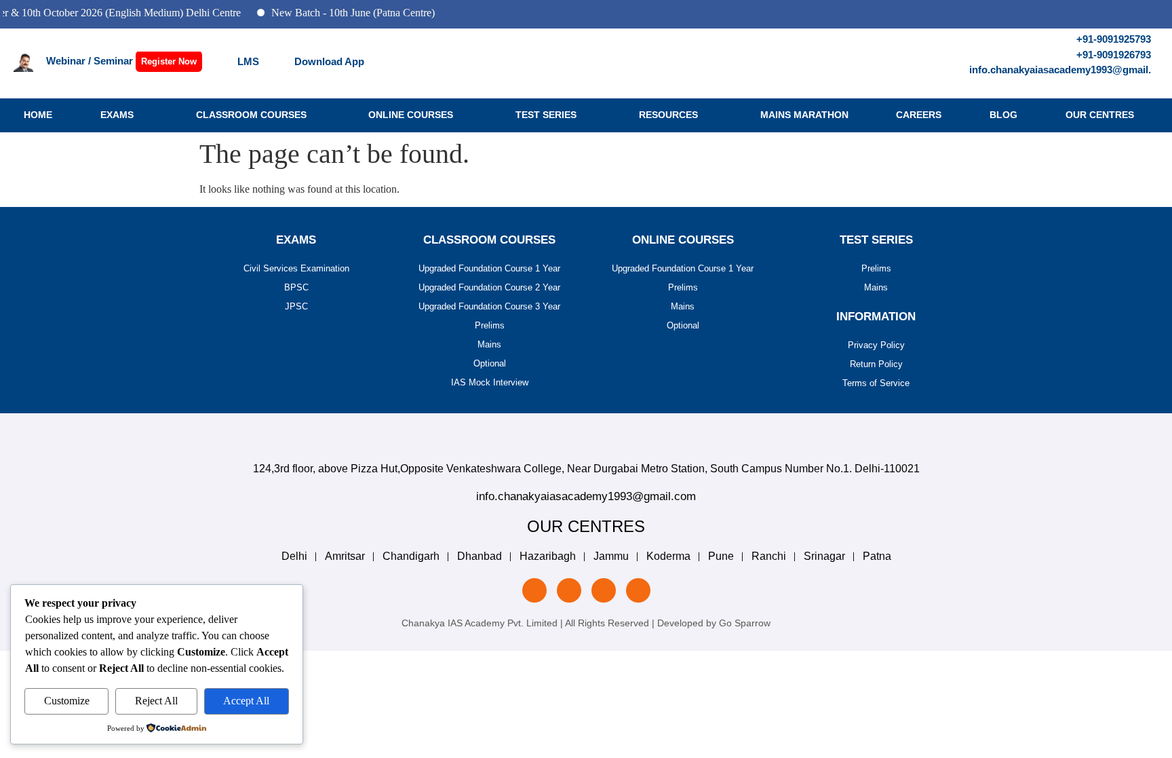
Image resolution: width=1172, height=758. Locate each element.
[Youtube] (638, 590)
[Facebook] (603, 590)
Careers (918, 114)
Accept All (246, 700)
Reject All (156, 700)
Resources (668, 114)
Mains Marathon (804, 114)
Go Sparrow (744, 623)
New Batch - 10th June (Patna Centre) (342, 12)
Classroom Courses (251, 114)
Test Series (546, 114)
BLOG (1003, 114)
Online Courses (410, 114)
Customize (67, 700)
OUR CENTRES (1100, 114)
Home (38, 114)
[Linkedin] (534, 590)
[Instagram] (569, 590)
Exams (117, 114)
